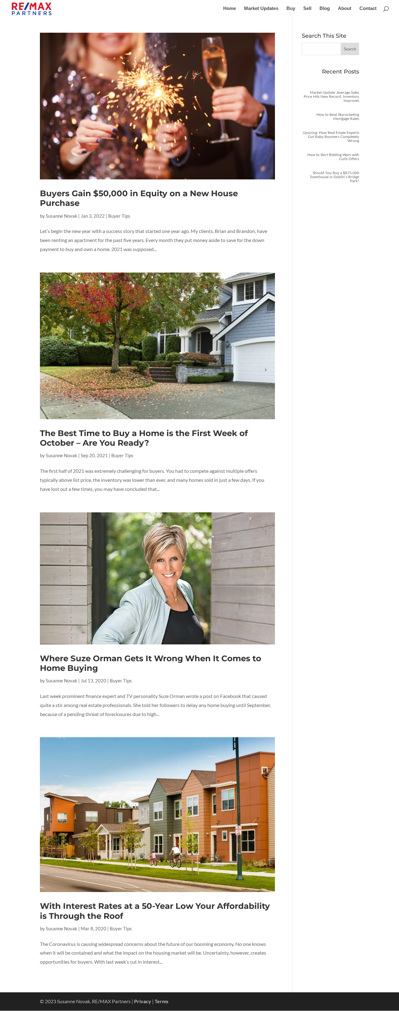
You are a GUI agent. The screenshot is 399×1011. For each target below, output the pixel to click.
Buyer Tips (119, 216)
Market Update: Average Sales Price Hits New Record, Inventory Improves (331, 96)
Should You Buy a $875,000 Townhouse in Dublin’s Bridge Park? (334, 176)
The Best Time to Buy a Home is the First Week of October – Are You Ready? (144, 438)
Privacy (142, 1001)
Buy (290, 8)
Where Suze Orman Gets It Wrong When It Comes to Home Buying (150, 663)
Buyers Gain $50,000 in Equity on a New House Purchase (139, 198)
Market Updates (261, 8)
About (344, 8)
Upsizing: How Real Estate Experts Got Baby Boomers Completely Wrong (331, 136)
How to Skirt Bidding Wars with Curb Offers (333, 156)
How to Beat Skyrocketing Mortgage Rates (337, 116)
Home (229, 8)
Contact (368, 8)
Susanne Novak (61, 216)
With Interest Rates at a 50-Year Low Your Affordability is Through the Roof (155, 911)
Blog (325, 8)
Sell (307, 8)
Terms (161, 1001)
